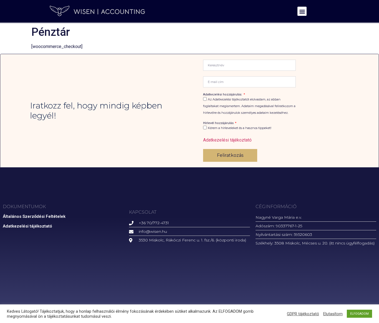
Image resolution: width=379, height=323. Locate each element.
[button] (302, 11)
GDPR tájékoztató (303, 313)
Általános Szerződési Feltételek (34, 216)
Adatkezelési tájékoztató (227, 140)
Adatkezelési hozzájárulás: (223, 94)
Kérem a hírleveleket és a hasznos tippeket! (239, 128)
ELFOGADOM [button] (359, 314)
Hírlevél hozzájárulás (218, 123)
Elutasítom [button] (333, 313)
